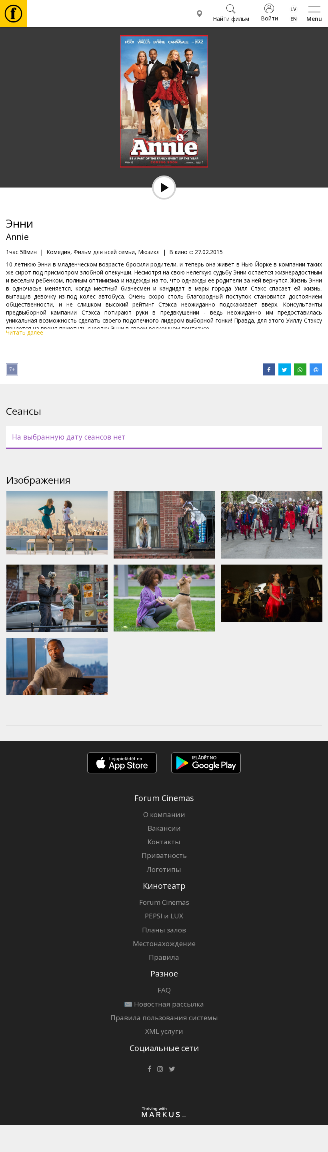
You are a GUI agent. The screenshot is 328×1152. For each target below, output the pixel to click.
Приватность (164, 855)
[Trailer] (164, 188)
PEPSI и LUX (164, 915)
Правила (164, 957)
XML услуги (164, 1031)
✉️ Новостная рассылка (164, 1004)
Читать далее (24, 332)
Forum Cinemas (164, 902)
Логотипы (164, 869)
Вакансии (164, 828)
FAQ (164, 990)
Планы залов (164, 929)
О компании (164, 814)
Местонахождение (164, 943)
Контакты (164, 841)
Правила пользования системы (164, 1017)
